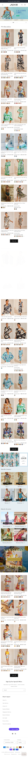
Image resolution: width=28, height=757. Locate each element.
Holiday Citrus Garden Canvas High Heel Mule (7, 618)
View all (14, 241)
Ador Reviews (5, 703)
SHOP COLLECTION (14, 559)
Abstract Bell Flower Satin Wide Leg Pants (20, 178)
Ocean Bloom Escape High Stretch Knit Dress (20, 365)
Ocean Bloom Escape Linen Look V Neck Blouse (7, 391)
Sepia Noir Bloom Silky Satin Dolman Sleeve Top (19, 341)
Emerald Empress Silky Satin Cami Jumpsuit (7, 204)
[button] (2, 4)
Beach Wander (6, 526)
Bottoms (20, 486)
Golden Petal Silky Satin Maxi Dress (20, 316)
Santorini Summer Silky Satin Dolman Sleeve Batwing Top (6, 593)
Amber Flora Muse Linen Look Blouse (6, 416)
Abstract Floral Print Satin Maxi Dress (19, 48)
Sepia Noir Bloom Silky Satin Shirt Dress (7, 341)
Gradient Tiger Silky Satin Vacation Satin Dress (7, 152)
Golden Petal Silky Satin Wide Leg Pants (20, 74)
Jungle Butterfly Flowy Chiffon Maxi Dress (19, 204)
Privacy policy (23, 752)
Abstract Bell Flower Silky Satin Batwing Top (6, 178)
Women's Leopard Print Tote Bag (19, 292)
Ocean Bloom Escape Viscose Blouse (7, 364)
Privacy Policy (6, 720)
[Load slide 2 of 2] (15, 22)
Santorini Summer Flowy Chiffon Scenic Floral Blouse (20, 100)
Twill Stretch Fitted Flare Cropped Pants (20, 642)
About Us (4, 700)
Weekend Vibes (20, 542)
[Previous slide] (11, 22)
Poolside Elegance (19, 526)
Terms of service (7, 754)
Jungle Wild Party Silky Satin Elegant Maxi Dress (6, 48)
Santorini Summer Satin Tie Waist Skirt (7, 667)
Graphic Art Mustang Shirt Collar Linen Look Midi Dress (20, 125)
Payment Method (6, 709)
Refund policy (17, 752)
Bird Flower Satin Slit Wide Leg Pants (19, 441)
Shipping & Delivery (7, 712)
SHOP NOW (14, 459)
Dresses (7, 503)
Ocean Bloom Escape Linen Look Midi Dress (20, 391)
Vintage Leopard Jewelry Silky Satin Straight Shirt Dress (7, 231)
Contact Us (5, 706)
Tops (6, 486)
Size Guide (5, 718)
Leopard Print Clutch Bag (5, 292)
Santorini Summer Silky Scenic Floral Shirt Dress (6, 100)
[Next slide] (17, 22)
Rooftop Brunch (7, 542)
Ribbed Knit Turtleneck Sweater (6, 268)
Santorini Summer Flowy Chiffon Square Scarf (20, 618)
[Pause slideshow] (26, 22)
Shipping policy (14, 754)
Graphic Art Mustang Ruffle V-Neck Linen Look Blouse (7, 125)
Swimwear (19, 503)
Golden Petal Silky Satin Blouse (6, 316)
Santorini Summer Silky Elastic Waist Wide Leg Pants (19, 593)
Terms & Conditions (7, 723)
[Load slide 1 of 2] (13, 22)
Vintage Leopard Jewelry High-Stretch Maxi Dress (19, 231)
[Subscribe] (23, 690)
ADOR (6, 752)
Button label (14, 13)
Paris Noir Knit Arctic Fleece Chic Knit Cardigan (20, 269)
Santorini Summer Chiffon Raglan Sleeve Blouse (7, 642)
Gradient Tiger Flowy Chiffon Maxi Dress (20, 152)
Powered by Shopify (10, 752)
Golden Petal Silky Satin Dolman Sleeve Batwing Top (6, 74)
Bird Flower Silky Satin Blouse (6, 440)
